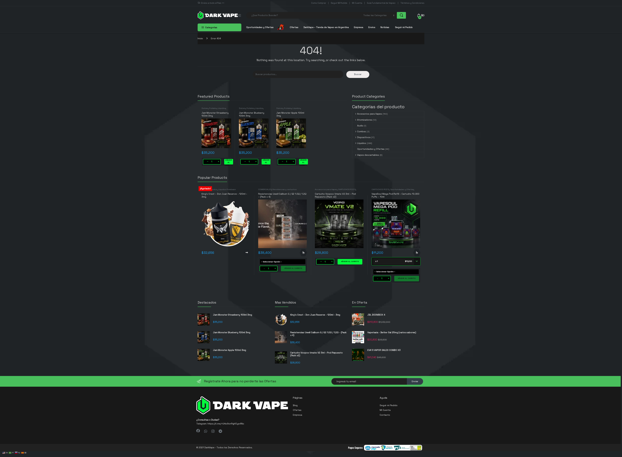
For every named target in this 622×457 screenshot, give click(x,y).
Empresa (358, 27)
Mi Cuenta (357, 3)
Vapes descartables (368, 154)
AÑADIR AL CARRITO (229, 161)
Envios (371, 27)
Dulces (205, 108)
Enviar (415, 381)
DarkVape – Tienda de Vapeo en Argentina (326, 27)
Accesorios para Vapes (369, 113)
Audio (360, 125)
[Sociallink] (198, 431)
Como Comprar (318, 3)
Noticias (384, 27)
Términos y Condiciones (412, 3)
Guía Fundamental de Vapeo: (381, 3)
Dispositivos (363, 137)
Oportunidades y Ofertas (371, 148)
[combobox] (304, 15)
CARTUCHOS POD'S (347, 189)
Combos (361, 131)
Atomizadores (364, 119)
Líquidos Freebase (227, 189)
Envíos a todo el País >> (212, 3)
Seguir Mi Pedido (339, 3)
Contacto (385, 414)
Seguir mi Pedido (403, 27)
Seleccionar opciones (303, 252)
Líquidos (222, 108)
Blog (295, 405)
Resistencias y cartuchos (284, 189)
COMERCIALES (264, 189)
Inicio (200, 38)
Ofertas (294, 27)
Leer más (246, 252)
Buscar (358, 74)
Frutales (213, 108)
